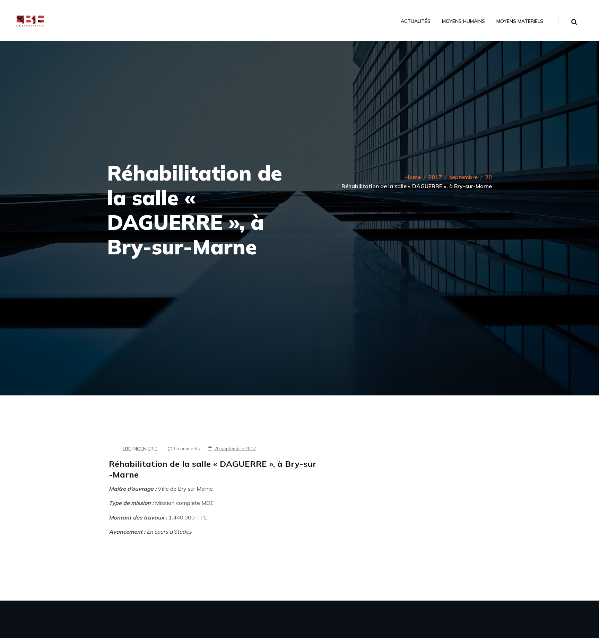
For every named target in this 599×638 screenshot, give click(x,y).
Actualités (416, 21)
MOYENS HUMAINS (463, 21)
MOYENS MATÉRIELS (519, 21)
